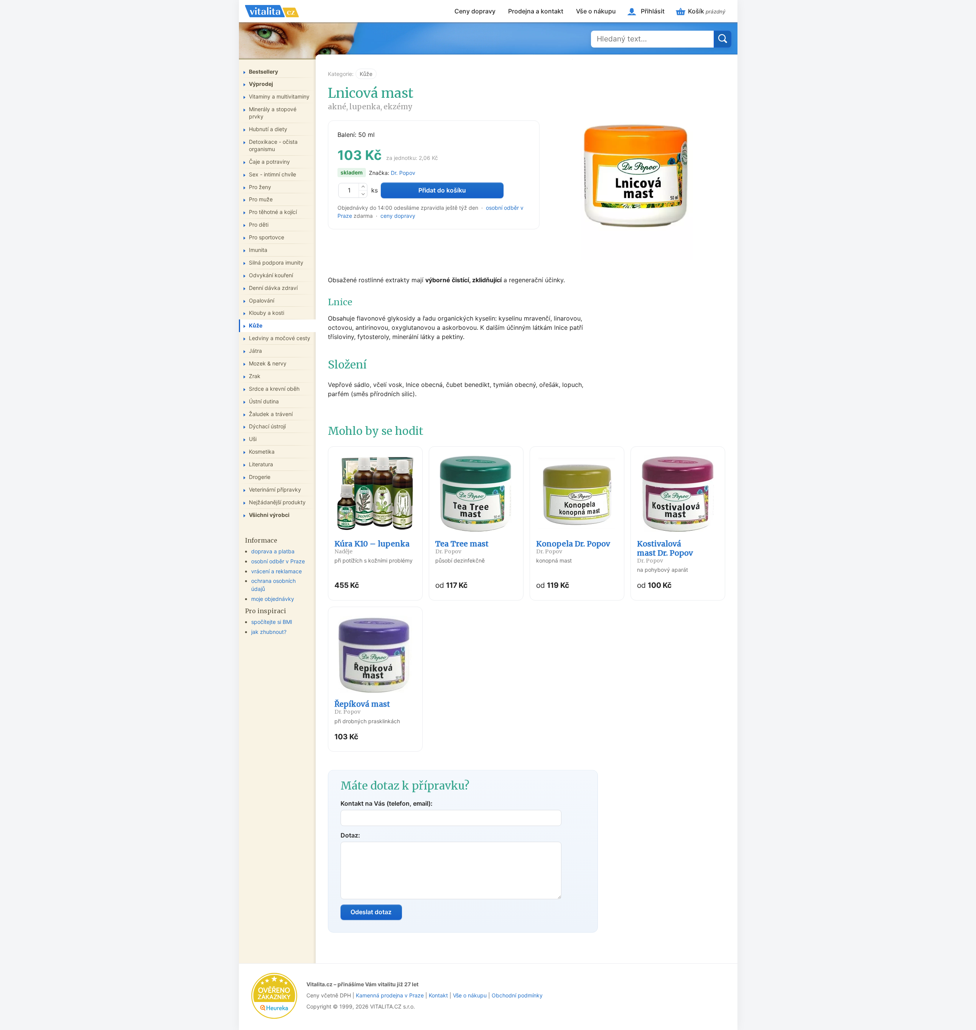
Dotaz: (350, 835)
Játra (255, 350)
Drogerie (259, 477)
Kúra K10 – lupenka (372, 547)
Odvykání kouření (271, 275)
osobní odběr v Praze (278, 561)
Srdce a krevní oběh (274, 388)
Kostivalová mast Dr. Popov (665, 551)
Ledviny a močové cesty (279, 338)
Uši (253, 439)
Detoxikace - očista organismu (273, 145)
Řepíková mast (362, 707)
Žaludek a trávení (271, 414)
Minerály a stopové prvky (272, 113)
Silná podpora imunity (276, 262)
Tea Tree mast (462, 547)
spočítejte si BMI (271, 622)
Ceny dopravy (474, 11)
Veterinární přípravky (275, 489)
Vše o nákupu (596, 11)
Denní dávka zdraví (273, 288)
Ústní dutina (264, 401)
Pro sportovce (266, 237)
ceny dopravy (397, 215)
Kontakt (438, 995)
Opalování (261, 300)
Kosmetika (262, 451)
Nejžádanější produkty (277, 502)
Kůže (366, 74)
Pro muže (261, 199)
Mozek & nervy (267, 363)
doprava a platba (273, 551)
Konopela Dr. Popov (573, 547)
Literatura (261, 464)
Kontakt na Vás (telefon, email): (387, 803)
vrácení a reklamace (276, 571)
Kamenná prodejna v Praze (390, 995)
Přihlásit (653, 11)
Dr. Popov (403, 172)
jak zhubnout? (268, 632)
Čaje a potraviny (269, 161)
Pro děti (258, 224)
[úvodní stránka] (272, 11)
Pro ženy (260, 187)
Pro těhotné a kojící (273, 212)
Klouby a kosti (266, 312)
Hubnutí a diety (268, 129)
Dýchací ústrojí (267, 426)
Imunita (258, 250)
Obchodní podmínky (517, 995)
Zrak (254, 376)
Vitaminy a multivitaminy (279, 96)
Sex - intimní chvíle (272, 174)
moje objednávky (272, 599)
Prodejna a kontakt (535, 11)
